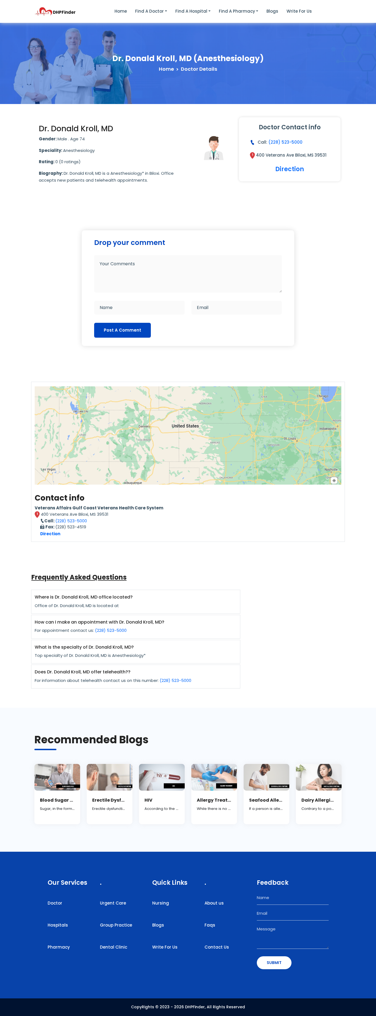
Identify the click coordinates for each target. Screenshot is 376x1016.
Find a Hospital (191, 11)
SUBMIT (274, 962)
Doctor (55, 903)
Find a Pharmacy (237, 11)
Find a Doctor (149, 11)
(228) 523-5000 (285, 142)
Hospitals (58, 925)
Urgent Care (113, 903)
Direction (289, 169)
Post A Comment (122, 330)
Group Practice (116, 925)
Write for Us (299, 11)
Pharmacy (59, 947)
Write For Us (165, 947)
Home (121, 11)
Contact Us (217, 947)
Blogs (272, 11)
